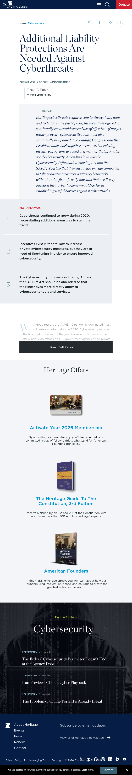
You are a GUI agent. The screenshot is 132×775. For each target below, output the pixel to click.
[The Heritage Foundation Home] (16, 4)
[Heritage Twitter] (81, 759)
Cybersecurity (36, 23)
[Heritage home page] (8, 725)
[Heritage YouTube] (124, 759)
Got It (108, 770)
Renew (19, 742)
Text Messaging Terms (37, 760)
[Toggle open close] (121, 334)
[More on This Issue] (103, 628)
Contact (20, 748)
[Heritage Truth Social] (88, 759)
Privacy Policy (14, 760)
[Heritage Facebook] (96, 759)
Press (18, 736)
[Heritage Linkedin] (110, 759)
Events (19, 730)
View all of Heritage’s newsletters (82, 737)
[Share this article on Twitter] (89, 23)
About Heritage (26, 724)
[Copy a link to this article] (110, 23)
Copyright (57, 760)
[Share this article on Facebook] (99, 23)
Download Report (61, 81)
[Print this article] (121, 23)
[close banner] (127, 770)
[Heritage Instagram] (103, 759)
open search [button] (107, 4)
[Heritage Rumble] (117, 759)
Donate (124, 4)
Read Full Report (62, 347)
